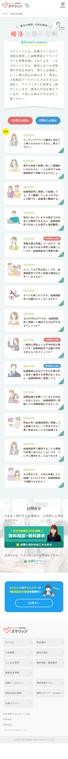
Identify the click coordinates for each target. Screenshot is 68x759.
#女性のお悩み (20, 120)
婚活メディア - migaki (49, 693)
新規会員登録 (12, 672)
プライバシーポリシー (14, 730)
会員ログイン (36, 560)
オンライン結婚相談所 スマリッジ (12, 5)
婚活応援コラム (45, 683)
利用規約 (7, 719)
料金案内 (41, 642)
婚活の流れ (42, 652)
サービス (10, 642)
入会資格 (10, 652)
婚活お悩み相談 (13, 693)
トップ (4, 14)
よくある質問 (12, 662)
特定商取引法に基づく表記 (17, 714)
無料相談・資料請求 (47, 662)
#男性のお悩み (48, 120)
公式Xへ (34, 602)
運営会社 (7, 725)
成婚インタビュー (14, 683)
